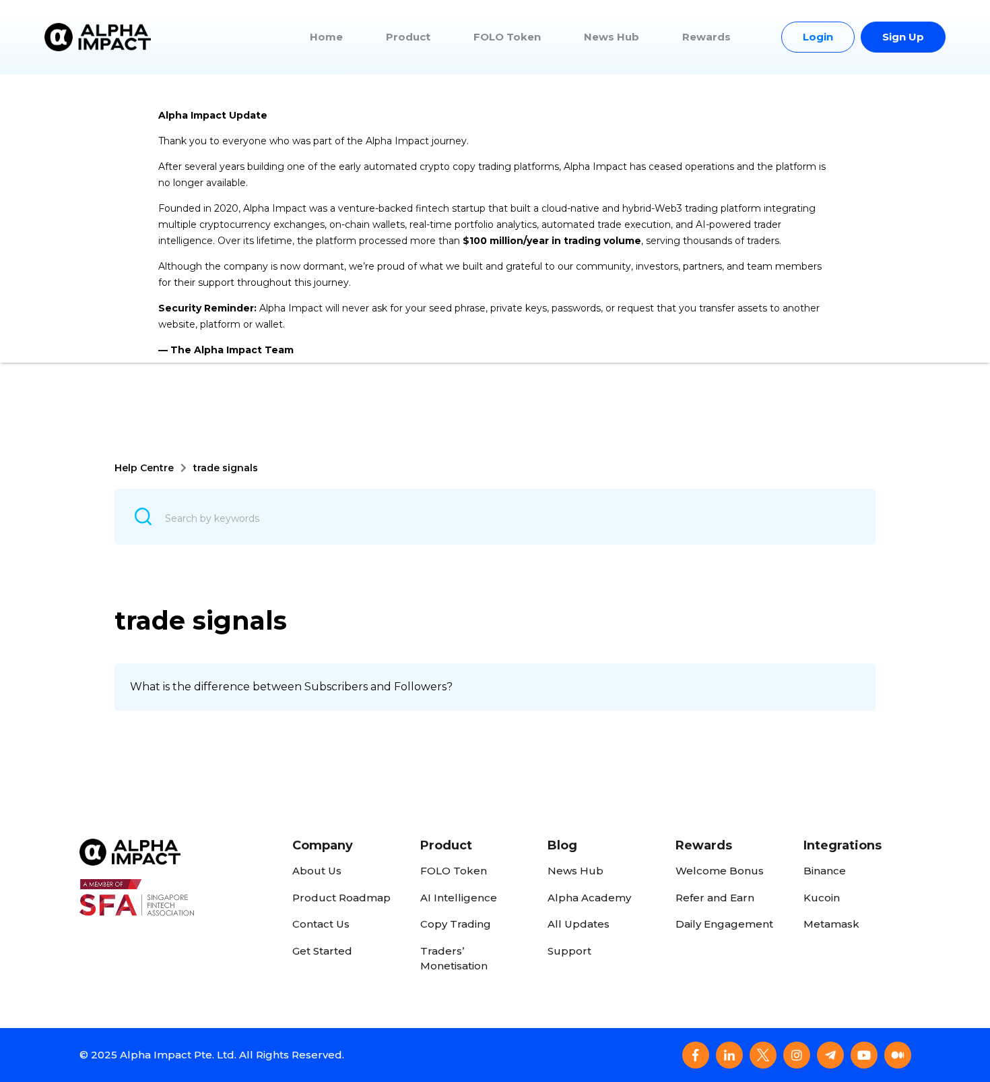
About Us (316, 870)
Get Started (322, 950)
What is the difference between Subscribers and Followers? (291, 686)
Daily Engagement (724, 924)
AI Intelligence (458, 897)
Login (818, 36)
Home (326, 36)
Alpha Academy (589, 897)
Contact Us (321, 924)
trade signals (225, 468)
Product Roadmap (341, 897)
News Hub (611, 36)
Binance (824, 870)
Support (569, 950)
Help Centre (144, 468)
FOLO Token (507, 36)
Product (408, 36)
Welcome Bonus (719, 870)
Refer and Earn (714, 897)
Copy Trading (455, 924)
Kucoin (821, 897)
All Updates (578, 924)
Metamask (831, 924)
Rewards (706, 36)
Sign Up (903, 36)
